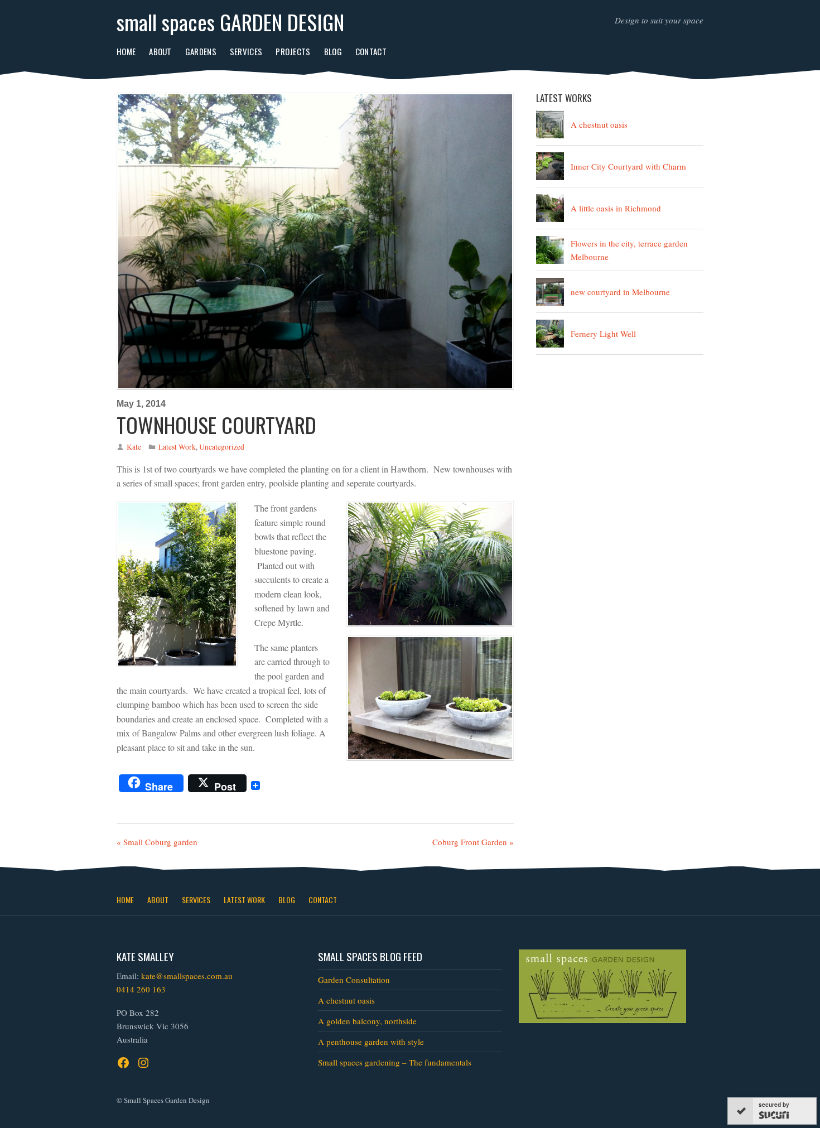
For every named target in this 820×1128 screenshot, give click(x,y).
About (160, 51)
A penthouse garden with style (371, 1041)
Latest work (244, 899)
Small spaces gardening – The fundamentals (394, 1062)
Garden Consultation (354, 979)
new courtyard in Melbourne (620, 291)
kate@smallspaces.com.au (187, 975)
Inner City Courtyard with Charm (628, 166)
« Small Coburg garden (157, 841)
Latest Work (177, 447)
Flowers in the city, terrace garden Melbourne (629, 250)
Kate (134, 447)
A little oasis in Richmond (616, 208)
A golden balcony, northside (367, 1020)
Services (246, 51)
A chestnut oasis (599, 124)
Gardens (200, 51)
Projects (293, 51)
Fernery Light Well (603, 333)
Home (126, 51)
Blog (333, 51)
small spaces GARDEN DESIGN (230, 21)
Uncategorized (221, 447)
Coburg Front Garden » (473, 841)
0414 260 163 (141, 989)
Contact (371, 51)
